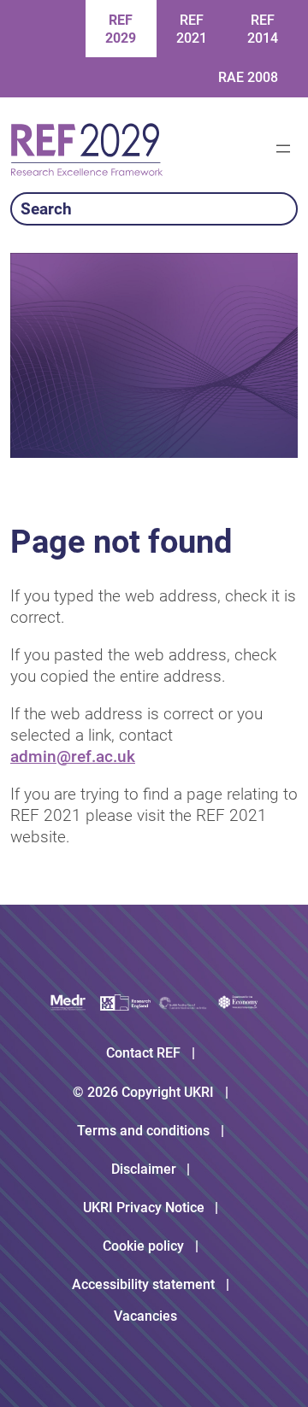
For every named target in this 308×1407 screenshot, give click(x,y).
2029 (120, 29)
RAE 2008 (248, 77)
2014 (262, 29)
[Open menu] (283, 148)
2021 (191, 29)
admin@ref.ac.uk (72, 756)
